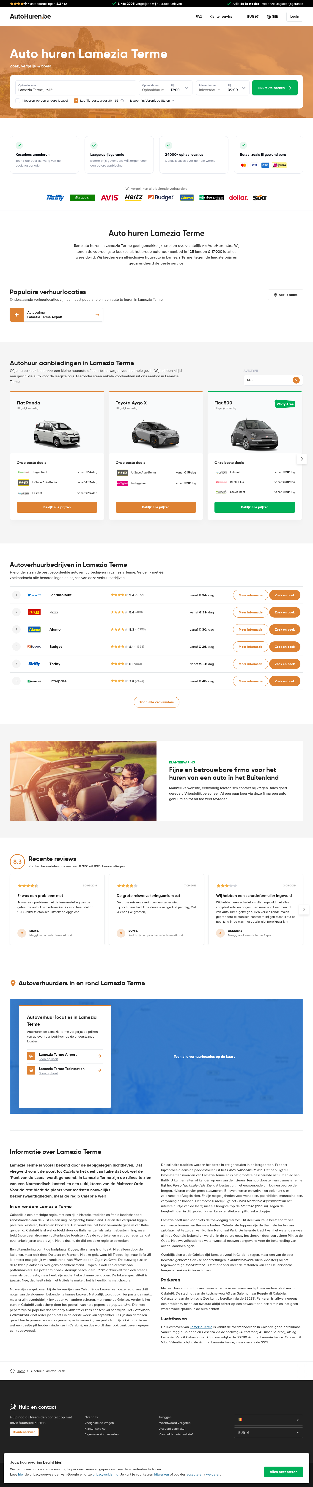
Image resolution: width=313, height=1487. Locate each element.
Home (21, 1371)
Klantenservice (220, 16)
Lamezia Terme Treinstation (62, 1068)
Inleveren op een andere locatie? (44, 101)
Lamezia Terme (201, 1327)
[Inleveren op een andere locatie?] (17, 100)
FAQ (199, 16)
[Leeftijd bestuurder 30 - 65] (76, 100)
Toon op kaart (48, 1059)
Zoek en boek (285, 595)
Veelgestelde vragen (99, 1423)
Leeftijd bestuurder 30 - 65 (99, 101)
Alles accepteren (283, 1471)
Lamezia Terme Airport (44, 314)
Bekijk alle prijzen (57, 507)
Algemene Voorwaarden (102, 1434)
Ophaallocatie (27, 85)
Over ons (91, 1417)
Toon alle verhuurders (157, 702)
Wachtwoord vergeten (175, 1423)
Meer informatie (251, 595)
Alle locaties (288, 294)
